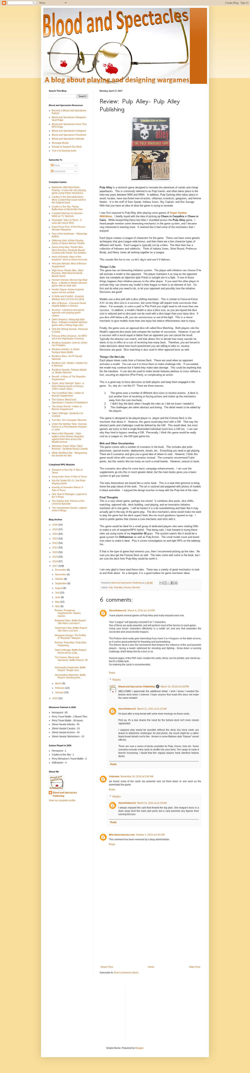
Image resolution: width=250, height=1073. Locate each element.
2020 (55, 552)
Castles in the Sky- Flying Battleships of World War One (67, 208)
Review (127, 587)
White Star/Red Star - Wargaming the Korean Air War (69, 454)
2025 (55, 529)
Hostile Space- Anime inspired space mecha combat (68, 291)
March (58, 683)
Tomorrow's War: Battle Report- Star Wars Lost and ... (71, 629)
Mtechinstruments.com (122, 834)
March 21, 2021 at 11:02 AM (152, 708)
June (58, 597)
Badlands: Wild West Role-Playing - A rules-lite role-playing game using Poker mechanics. (69, 190)
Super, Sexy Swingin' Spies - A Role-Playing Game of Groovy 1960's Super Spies (68, 386)
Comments (59, 171)
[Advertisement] (150, 933)
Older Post (194, 967)
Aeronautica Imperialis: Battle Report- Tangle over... (70, 669)
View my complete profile (62, 800)
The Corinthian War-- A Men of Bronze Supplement (68, 394)
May (57, 601)
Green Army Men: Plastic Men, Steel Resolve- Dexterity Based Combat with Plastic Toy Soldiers (69, 250)
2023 (55, 538)
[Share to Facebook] (172, 583)
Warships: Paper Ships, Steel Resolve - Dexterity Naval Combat (70, 447)
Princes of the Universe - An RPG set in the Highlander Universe (69, 337)
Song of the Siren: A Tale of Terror (69, 476)
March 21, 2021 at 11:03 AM (152, 803)
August (59, 588)
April (58, 606)
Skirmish (136, 587)
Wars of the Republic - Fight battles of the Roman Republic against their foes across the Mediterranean (68, 437)
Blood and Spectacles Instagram (69, 130)
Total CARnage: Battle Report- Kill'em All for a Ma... (71, 651)
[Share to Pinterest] (176, 583)
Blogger (139, 1048)
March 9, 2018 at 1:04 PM (141, 610)
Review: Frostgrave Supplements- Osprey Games (68, 613)
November (61, 574)
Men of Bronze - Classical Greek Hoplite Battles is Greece (69, 304)
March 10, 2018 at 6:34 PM (175, 686)
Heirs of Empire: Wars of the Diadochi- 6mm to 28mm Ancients (69, 258)
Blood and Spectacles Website (68, 138)
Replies (116, 679)
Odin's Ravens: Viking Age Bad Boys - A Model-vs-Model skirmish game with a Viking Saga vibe (69, 322)
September (61, 583)
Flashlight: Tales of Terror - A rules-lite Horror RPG (66, 221)
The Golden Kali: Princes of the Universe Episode (68, 502)
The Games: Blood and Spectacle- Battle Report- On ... (71, 660)
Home (151, 967)
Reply (112, 672)
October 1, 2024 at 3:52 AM (150, 834)
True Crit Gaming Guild (64, 150)
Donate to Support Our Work (67, 146)
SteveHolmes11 (118, 610)
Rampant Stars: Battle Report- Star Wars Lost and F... (70, 622)
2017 (55, 566)
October (59, 579)
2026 (55, 524)
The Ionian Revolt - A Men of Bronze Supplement (66, 408)
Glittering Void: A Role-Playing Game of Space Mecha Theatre (68, 242)
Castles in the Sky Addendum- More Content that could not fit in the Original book (69, 200)
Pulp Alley (118, 587)
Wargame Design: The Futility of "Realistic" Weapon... (70, 636)
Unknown (114, 776)
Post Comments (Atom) (126, 972)
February (60, 688)
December (61, 569)
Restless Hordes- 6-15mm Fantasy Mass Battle (65, 350)
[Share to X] (169, 583)
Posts (56, 165)
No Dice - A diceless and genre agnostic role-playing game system (68, 313)
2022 (55, 543)
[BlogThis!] (165, 583)
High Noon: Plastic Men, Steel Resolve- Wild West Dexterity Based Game (67, 273)
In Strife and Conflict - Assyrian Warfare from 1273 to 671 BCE (68, 297)
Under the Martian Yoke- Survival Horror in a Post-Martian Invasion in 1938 (69, 427)
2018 (55, 561)
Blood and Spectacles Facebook (69, 135)
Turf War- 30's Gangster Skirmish (69, 420)
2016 (55, 698)
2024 (55, 534)
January (59, 692)
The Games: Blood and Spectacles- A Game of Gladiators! (70, 401)
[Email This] (161, 583)
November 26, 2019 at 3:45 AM (137, 776)
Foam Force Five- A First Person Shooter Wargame (68, 228)
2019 (55, 556)
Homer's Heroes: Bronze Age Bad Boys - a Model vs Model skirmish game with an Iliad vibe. (69, 283)
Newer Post (107, 967)
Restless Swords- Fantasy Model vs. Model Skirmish (69, 371)
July (57, 592)
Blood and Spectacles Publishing (136, 686)
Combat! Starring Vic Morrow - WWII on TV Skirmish (68, 214)
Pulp (111, 587)
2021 (55, 547)
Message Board (60, 143)
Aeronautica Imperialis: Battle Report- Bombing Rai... (70, 676)
